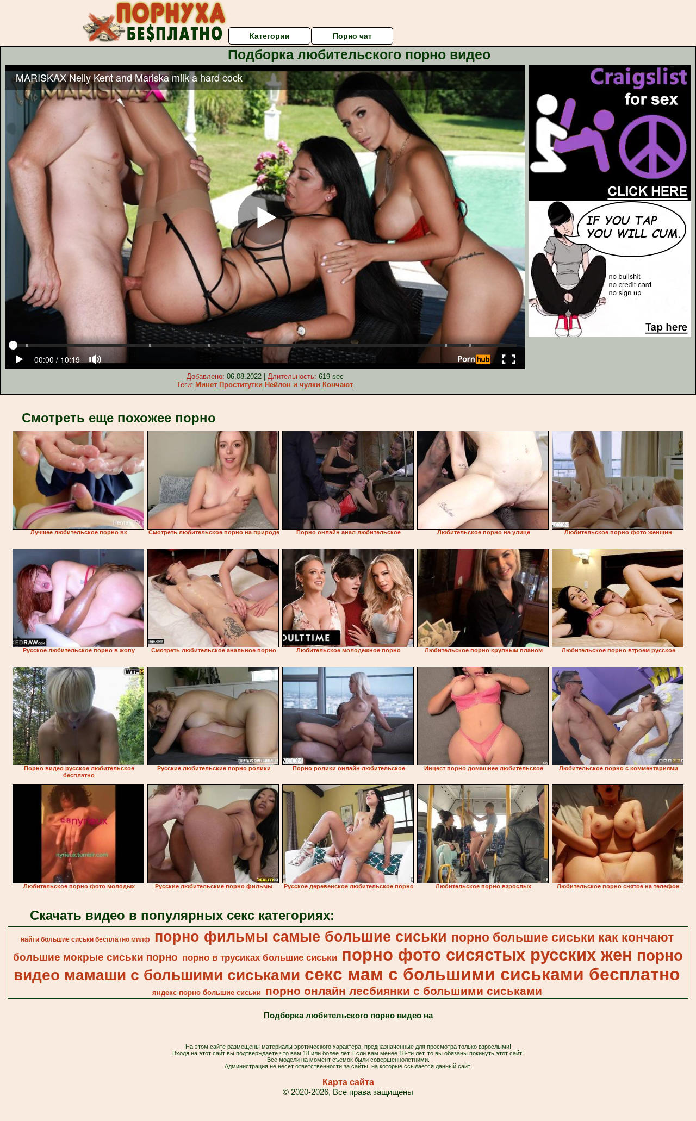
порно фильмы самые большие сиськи (300, 937)
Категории (270, 36)
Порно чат (352, 36)
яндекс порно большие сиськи (206, 992)
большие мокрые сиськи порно (95, 957)
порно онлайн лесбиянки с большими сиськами (403, 991)
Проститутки (241, 385)
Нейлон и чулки (292, 385)
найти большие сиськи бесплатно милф (85, 939)
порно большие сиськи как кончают (562, 937)
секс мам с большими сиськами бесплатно (492, 974)
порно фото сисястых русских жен (486, 954)
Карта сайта (348, 1082)
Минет (206, 385)
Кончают (337, 385)
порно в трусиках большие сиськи (259, 957)
